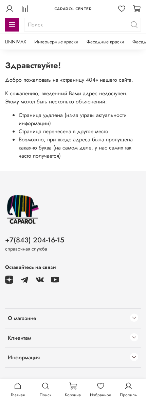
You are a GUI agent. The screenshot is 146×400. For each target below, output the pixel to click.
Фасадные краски (105, 41)
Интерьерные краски (56, 41)
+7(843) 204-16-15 (34, 240)
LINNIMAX (15, 41)
